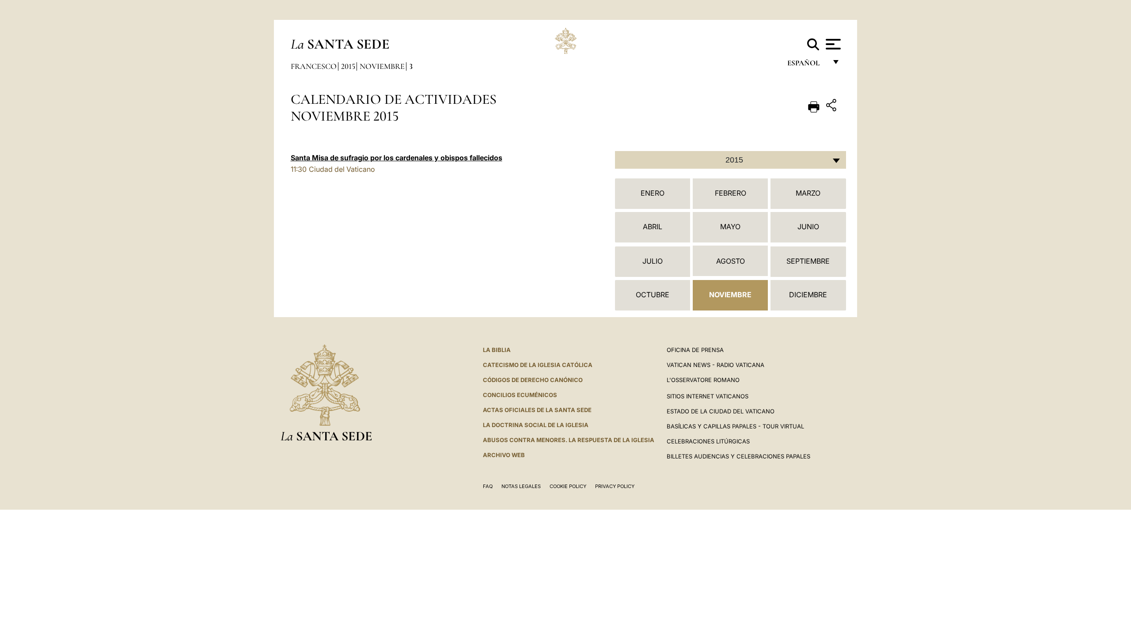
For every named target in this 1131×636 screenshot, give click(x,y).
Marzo (808, 193)
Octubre (652, 294)
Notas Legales (521, 486)
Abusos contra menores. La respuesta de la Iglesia (568, 439)
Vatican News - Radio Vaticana (715, 364)
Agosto (730, 261)
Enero (652, 193)
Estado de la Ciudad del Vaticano (720, 411)
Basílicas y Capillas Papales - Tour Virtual (735, 426)
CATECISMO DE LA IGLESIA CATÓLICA (537, 364)
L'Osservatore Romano (703, 379)
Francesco (314, 66)
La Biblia (497, 349)
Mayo (730, 226)
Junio (808, 226)
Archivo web (504, 454)
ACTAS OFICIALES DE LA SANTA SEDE (537, 409)
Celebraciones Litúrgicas (708, 441)
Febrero (730, 193)
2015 (348, 66)
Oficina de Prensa (695, 349)
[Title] (832, 106)
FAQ (488, 486)
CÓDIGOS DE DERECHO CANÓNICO (533, 379)
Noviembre (382, 66)
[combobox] (730, 160)
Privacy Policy (614, 486)
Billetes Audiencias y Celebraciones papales (738, 456)
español (806, 65)
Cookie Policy (568, 486)
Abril (652, 226)
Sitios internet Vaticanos (707, 396)
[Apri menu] (832, 44)
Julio (652, 261)
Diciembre (808, 294)
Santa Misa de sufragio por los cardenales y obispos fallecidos (396, 157)
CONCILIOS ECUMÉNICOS (520, 394)
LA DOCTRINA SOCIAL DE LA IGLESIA (535, 424)
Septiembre (808, 261)
